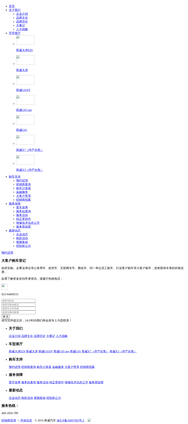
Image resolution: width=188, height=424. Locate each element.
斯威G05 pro (61, 351)
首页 (12, 6)
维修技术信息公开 (28, 222)
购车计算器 (23, 188)
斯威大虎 (32, 351)
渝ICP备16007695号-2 (70, 420)
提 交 (5, 316)
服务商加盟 (23, 226)
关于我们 (15, 10)
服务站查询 (23, 211)
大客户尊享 (23, 195)
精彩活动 (22, 238)
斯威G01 (75, 351)
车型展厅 (15, 33)
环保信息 (26, 420)
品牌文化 (22, 17)
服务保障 (15, 203)
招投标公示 (23, 245)
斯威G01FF (46, 351)
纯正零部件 (23, 219)
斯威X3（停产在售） (123, 351)
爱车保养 (22, 207)
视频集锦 (22, 242)
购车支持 (15, 176)
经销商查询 (23, 184)
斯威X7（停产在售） (95, 351)
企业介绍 (22, 13)
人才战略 (22, 29)
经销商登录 (8, 420)
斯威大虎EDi (17, 351)
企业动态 (22, 234)
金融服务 (22, 192)
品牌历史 (22, 21)
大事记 (20, 25)
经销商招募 (23, 199)
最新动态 (15, 230)
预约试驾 (22, 180)
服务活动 (22, 215)
